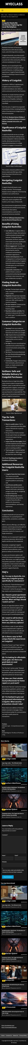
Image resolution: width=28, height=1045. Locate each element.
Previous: (13, 726)
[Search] (26, 10)
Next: (13, 733)
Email (16, 855)
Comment (5, 835)
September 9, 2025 (15, 988)
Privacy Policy (23, 1035)
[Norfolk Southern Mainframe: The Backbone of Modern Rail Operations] (14, 777)
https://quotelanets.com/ (7, 1025)
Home (2, 1035)
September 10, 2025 (15, 817)
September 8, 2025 (15, 1015)
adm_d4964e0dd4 (7, 29)
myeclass (14, 4)
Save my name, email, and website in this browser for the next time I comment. (13, 871)
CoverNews (22, 1040)
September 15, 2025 (15, 765)
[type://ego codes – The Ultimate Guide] (14, 752)
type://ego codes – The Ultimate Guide (12, 763)
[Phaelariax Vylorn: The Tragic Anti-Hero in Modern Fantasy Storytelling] (14, 803)
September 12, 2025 (15, 791)
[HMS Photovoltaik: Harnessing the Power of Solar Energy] (14, 1001)
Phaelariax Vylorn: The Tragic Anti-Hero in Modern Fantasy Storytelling (13, 814)
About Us (15, 1035)
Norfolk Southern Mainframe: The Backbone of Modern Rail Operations (13, 788)
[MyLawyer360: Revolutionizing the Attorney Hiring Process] (14, 974)
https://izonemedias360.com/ (9, 1027)
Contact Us (9, 1035)
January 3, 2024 (15, 29)
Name (4, 855)
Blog (3, 20)
